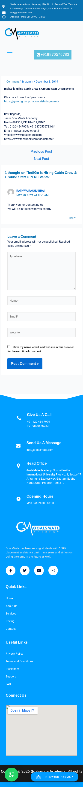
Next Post (41, 158)
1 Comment (11, 81)
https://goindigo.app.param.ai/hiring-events (31, 101)
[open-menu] (10, 52)
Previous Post (41, 151)
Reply (72, 218)
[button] (54, 776)
